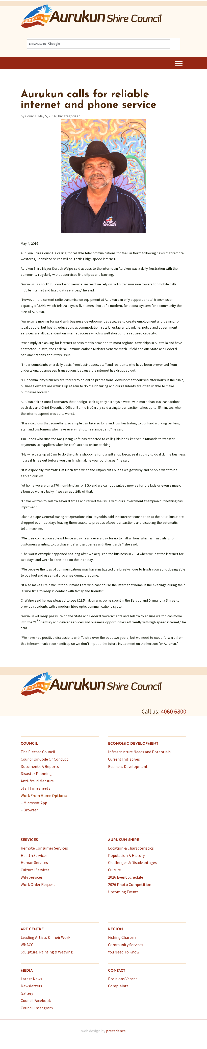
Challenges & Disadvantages (132, 862)
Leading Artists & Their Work (45, 937)
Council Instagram (37, 1007)
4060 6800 (173, 711)
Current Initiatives (124, 759)
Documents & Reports (40, 766)
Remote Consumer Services (44, 848)
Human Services (34, 862)
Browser (30, 809)
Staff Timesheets (35, 788)
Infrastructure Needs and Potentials (139, 751)
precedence (116, 1030)
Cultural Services (35, 869)
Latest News (31, 978)
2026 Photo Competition (129, 884)
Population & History (126, 855)
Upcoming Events (123, 891)
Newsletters (31, 985)
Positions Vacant (122, 978)
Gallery (27, 993)
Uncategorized (69, 116)
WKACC (27, 944)
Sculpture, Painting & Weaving (47, 951)
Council (30, 116)
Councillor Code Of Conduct (44, 759)
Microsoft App (35, 802)
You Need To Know (123, 951)
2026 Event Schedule (125, 877)
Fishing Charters (122, 937)
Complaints (118, 985)
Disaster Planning (36, 773)
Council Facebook (36, 1000)
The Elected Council (38, 751)
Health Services (34, 855)
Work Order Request (38, 884)
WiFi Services (32, 877)
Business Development (128, 766)
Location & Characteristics (131, 848)
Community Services (125, 944)
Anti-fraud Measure (37, 780)
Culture (114, 869)
